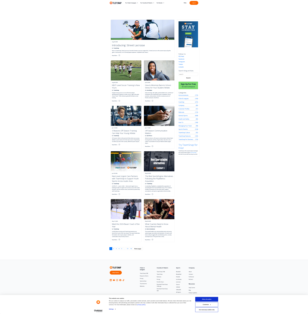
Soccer (178, 284)
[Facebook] (120, 280)
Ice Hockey (179, 279)
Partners (191, 279)
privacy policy (141, 304)
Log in (194, 3)
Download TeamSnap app (162, 289)
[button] (138, 248)
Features (159, 277)
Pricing (141, 278)
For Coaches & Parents (146, 3)
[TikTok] (123, 280)
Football (178, 277)
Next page (137, 249)
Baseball (178, 271)
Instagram (182, 62)
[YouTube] (114, 280)
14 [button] (131, 249)
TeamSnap (159, 274)
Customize (206, 304)
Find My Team (160, 282)
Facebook (181, 59)
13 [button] (127, 249)
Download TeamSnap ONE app (162, 285)
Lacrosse (178, 282)
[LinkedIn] (111, 280)
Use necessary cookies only (206, 309)
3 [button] (116, 249)
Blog (190, 290)
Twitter (181, 64)
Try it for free (193, 152)
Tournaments (143, 283)
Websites (142, 286)
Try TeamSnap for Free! (188, 146)
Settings (111, 309)
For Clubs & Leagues (130, 3)
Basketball (178, 274)
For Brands (160, 3)
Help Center (115, 272)
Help (185, 3)
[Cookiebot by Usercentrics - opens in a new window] (98, 311)
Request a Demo (144, 276)
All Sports (178, 292)
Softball (178, 287)
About (190, 271)
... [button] (124, 249)
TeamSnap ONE (144, 273)
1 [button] (110, 249)
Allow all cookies (206, 299)
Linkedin (181, 67)
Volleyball (178, 289)
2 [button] (113, 249)
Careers (191, 274)
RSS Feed (181, 56)
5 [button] (121, 249)
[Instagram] (117, 280)
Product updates (193, 292)
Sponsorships (143, 281)
